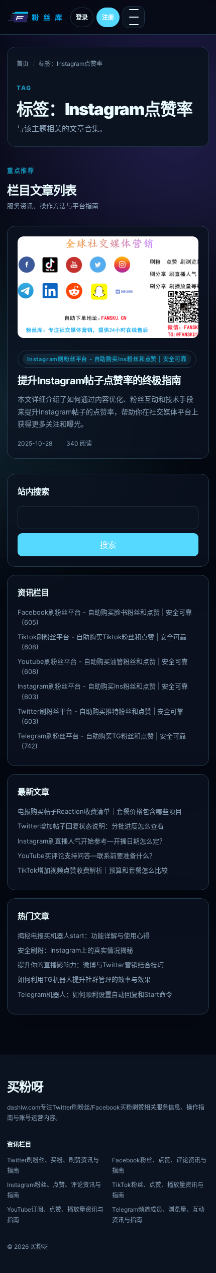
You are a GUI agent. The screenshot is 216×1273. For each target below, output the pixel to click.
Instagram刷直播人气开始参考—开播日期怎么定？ (92, 841)
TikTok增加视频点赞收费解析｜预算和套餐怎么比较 (93, 870)
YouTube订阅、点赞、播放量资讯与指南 (55, 1215)
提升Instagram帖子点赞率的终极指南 (99, 381)
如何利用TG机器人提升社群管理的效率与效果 (84, 979)
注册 (108, 17)
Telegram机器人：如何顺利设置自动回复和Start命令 (95, 994)
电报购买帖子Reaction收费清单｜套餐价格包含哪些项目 (100, 811)
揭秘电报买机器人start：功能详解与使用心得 (84, 935)
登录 (82, 17)
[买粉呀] (36, 17)
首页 (23, 63)
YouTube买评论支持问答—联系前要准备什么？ (87, 856)
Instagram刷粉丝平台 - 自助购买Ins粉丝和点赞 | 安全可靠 (107, 359)
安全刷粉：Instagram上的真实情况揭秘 (75, 950)
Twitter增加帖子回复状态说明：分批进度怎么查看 (91, 826)
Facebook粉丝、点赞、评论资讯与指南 (159, 1165)
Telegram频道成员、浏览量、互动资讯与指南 (158, 1215)
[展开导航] (134, 17)
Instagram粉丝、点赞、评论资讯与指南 (54, 1190)
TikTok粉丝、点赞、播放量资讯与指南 (157, 1190)
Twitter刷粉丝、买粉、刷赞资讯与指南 (53, 1165)
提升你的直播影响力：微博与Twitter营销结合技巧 (91, 965)
